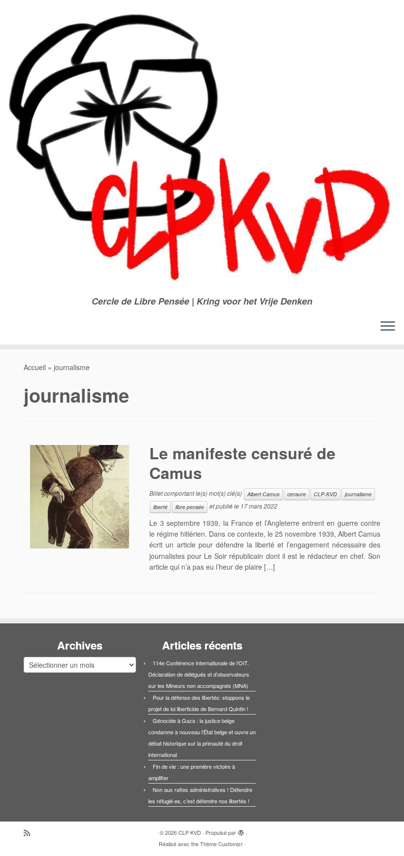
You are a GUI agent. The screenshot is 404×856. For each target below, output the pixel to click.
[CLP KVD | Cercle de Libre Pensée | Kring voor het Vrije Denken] (202, 148)
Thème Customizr (221, 844)
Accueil (35, 367)
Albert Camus (263, 494)
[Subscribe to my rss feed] (30, 832)
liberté (160, 507)
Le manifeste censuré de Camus (242, 463)
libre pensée (189, 507)
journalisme (358, 494)
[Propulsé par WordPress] (240, 830)
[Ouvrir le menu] (387, 326)
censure (296, 494)
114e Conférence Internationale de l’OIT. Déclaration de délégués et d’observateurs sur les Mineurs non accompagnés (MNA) (198, 674)
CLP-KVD (325, 494)
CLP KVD (189, 832)
